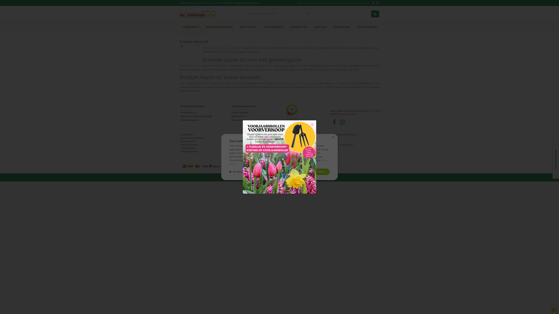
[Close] (312, 124)
